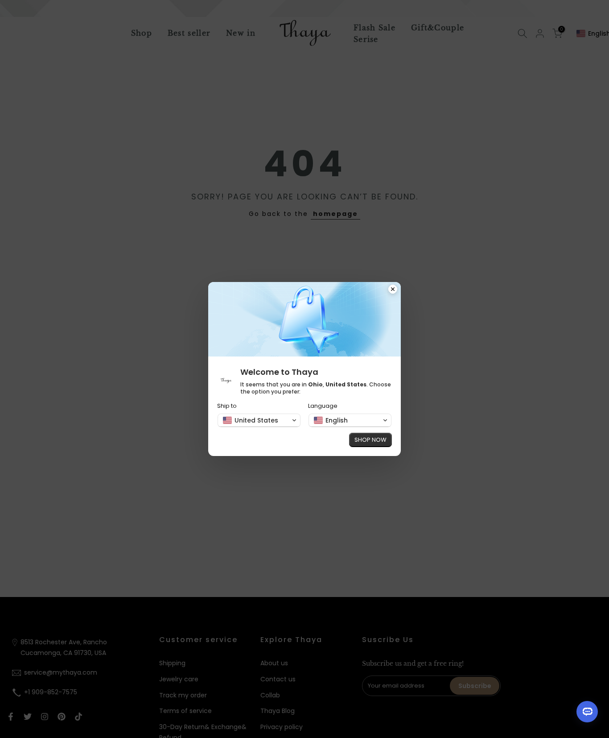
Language (322, 406)
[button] (259, 420)
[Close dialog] (393, 290)
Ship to (227, 406)
